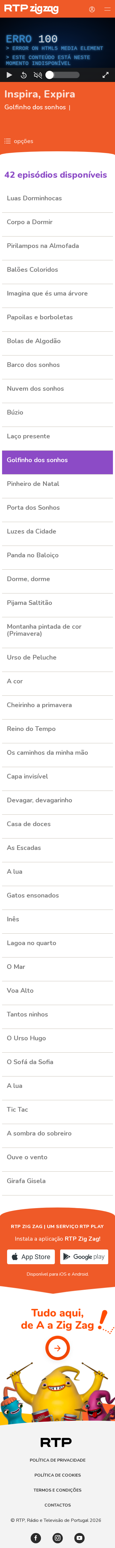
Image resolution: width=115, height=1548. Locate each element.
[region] (57, 774)
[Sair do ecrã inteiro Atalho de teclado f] (105, 1541)
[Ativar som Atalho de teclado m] (38, 1541)
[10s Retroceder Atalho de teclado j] (24, 1541)
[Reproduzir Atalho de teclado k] (9, 1541)
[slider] (79, 1541)
